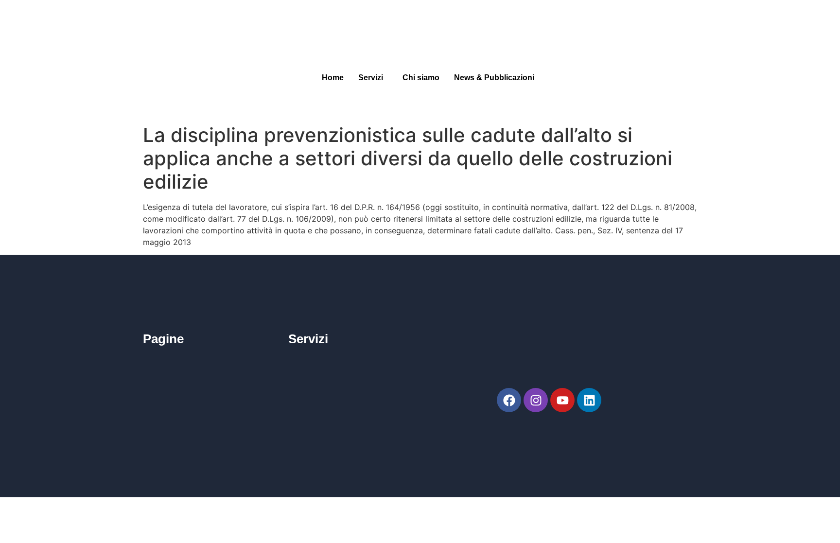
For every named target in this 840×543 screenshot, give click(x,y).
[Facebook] (509, 400)
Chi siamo (420, 77)
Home (333, 77)
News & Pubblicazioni (494, 77)
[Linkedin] (589, 400)
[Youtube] (562, 400)
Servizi (370, 77)
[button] (373, 78)
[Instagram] (536, 400)
